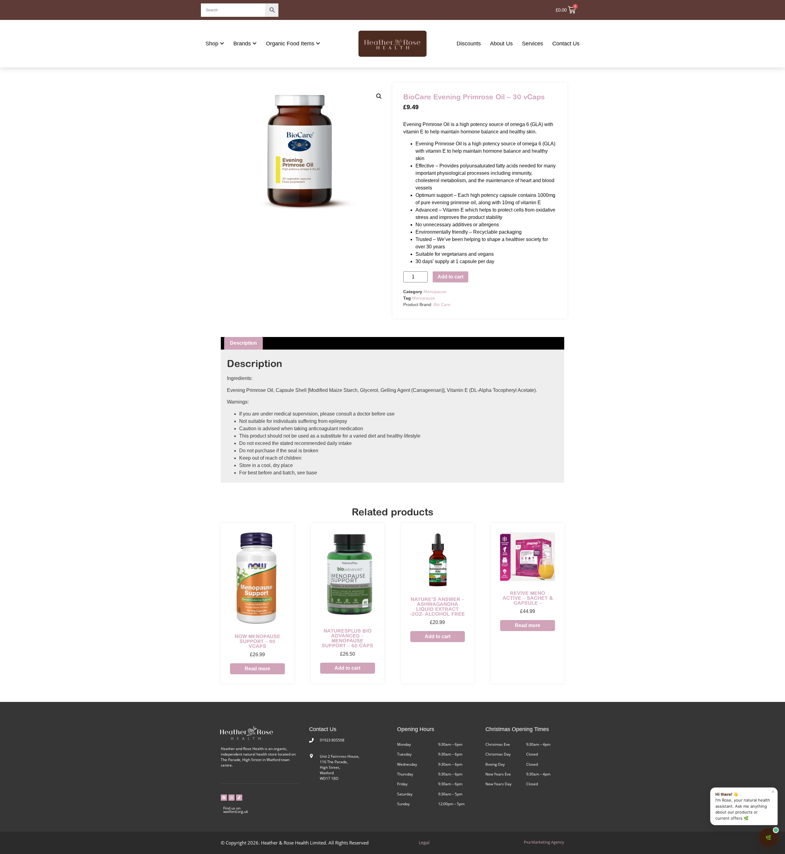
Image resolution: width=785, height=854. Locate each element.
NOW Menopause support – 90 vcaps (257, 641)
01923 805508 (332, 740)
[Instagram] (231, 798)
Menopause (434, 291)
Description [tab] (243, 343)
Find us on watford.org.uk (235, 810)
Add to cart (450, 276)
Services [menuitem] (532, 43)
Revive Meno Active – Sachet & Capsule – (528, 598)
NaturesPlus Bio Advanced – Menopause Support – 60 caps (347, 638)
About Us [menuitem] (501, 43)
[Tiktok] (239, 798)
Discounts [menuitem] (469, 43)
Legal (424, 842)
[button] (379, 96)
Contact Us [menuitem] (566, 43)
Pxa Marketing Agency (544, 842)
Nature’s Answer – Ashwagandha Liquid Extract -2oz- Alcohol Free (437, 606)
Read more (257, 668)
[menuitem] (214, 43)
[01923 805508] (311, 740)
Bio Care (442, 304)
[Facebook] (224, 798)
